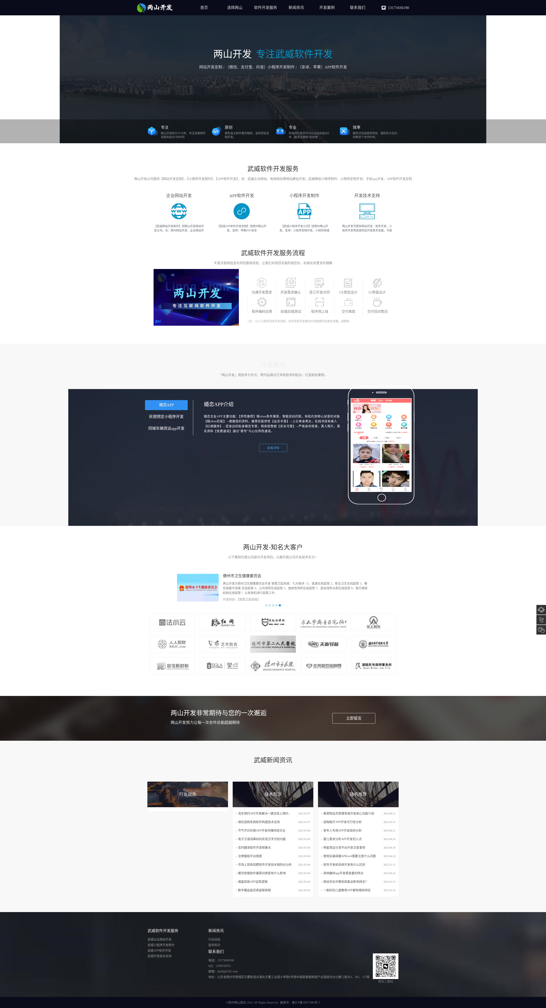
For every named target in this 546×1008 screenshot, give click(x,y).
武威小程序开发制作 (161, 945)
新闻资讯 (296, 8)
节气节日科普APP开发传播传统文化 (261, 830)
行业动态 (214, 939)
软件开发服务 (265, 8)
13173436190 (541, 620)
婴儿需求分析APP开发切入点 (342, 839)
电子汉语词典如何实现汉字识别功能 (262, 839)
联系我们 (357, 8)
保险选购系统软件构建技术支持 (259, 822)
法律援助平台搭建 (250, 856)
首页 (204, 8)
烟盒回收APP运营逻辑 (252, 881)
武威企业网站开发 (159, 939)
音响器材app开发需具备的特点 (343, 873)
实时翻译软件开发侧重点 (254, 847)
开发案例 (327, 8)
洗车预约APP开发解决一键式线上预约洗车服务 (269, 813)
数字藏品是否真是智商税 (254, 890)
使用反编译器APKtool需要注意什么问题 (349, 856)
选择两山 (235, 8)
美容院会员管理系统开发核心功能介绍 (348, 813)
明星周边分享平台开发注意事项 (344, 847)
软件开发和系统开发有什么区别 (344, 864)
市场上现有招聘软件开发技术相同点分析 (265, 864)
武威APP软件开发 (159, 950)
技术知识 (214, 945)
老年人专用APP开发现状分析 (342, 830)
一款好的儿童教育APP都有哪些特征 (347, 890)
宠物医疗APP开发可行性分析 (342, 822)
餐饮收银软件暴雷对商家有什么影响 (262, 873)
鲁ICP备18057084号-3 (306, 1002)
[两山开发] (155, 7)
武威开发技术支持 (159, 956)
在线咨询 (541, 610)
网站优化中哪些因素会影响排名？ (345, 881)
